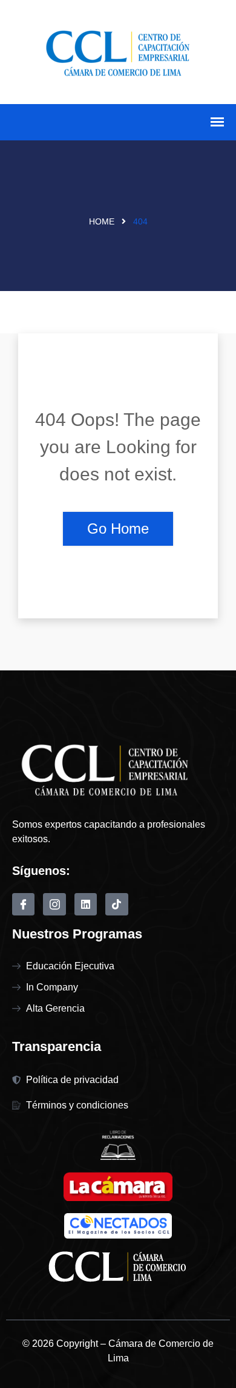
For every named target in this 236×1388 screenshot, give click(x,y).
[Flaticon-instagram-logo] (54, 904)
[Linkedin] (85, 904)
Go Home (118, 528)
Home (101, 221)
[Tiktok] (116, 904)
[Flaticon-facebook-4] (23, 904)
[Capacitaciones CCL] (118, 51)
